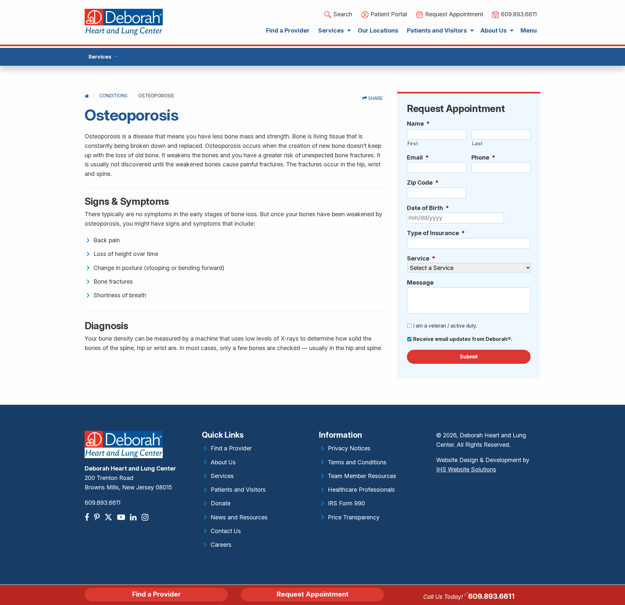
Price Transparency (354, 517)
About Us (223, 462)
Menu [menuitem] (529, 30)
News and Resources (239, 517)
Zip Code (422, 182)
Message (420, 282)
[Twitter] (109, 517)
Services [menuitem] (331, 30)
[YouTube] (122, 517)
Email (418, 157)
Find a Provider (231, 448)
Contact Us (226, 531)
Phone (483, 157)
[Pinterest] (97, 517)
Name (418, 123)
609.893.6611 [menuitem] (518, 14)
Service (421, 258)
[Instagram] (146, 517)
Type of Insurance (436, 233)
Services (222, 475)
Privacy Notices (349, 448)
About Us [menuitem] (493, 30)
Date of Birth (428, 207)
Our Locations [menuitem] (378, 30)
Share (375, 98)
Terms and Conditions (357, 462)
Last (477, 144)
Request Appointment (313, 594)
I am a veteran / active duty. (445, 326)
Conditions (113, 95)
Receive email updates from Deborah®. (463, 339)
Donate (220, 503)
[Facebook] (88, 517)
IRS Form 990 (346, 503)
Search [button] (342, 14)
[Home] (87, 96)
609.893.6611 (102, 502)
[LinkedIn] (134, 517)
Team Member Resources (362, 475)
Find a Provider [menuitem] (288, 30)
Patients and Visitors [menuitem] (437, 30)
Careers (221, 544)
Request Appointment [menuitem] (453, 14)
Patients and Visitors (238, 489)
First (412, 144)
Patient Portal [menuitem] (388, 14)
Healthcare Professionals (361, 489)
